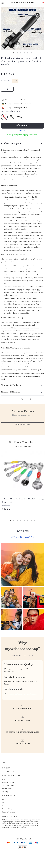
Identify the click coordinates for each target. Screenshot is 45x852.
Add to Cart (22, 125)
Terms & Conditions (8, 812)
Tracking (5, 791)
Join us (22, 531)
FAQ (3, 779)
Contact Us (6, 806)
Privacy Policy (7, 809)
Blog (3, 800)
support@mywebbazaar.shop (12, 772)
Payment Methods (8, 782)
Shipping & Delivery (9, 785)
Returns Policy (7, 788)
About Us (5, 803)
